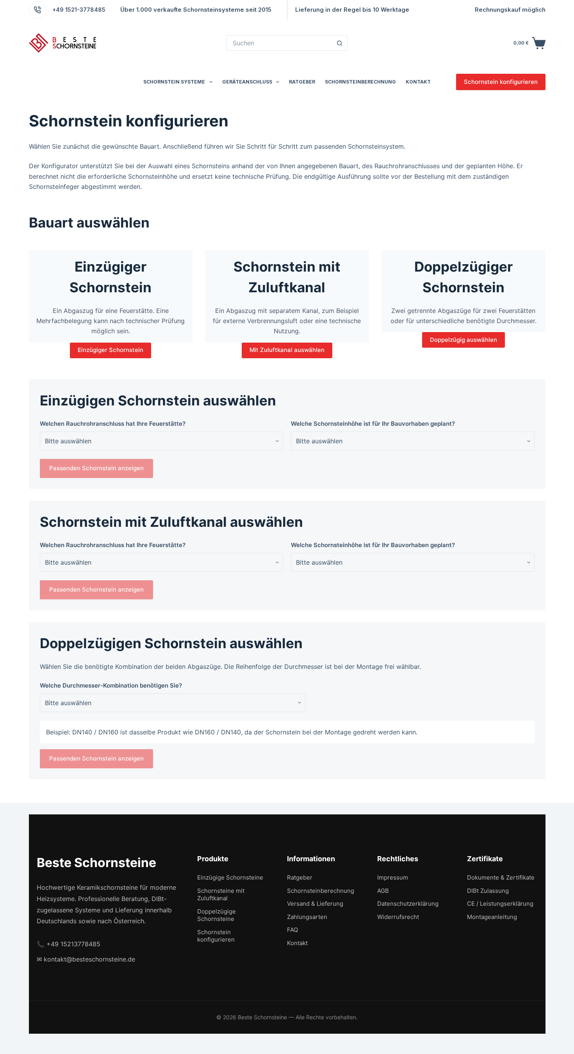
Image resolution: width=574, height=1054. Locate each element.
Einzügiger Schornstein (110, 350)
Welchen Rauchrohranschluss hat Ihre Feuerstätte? (112, 423)
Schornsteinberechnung (360, 82)
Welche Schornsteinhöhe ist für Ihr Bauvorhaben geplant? (373, 423)
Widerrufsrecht (398, 917)
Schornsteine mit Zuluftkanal (220, 894)
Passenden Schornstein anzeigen (96, 468)
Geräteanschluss (247, 82)
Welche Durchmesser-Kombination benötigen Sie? (111, 685)
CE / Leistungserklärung (500, 903)
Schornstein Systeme (174, 82)
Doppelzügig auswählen (463, 339)
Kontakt (418, 82)
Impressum (392, 877)
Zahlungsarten (307, 917)
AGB (383, 890)
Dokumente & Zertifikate (501, 877)
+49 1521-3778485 (78, 9)
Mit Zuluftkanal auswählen (287, 350)
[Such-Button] (340, 43)
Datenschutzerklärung (408, 903)
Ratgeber (302, 82)
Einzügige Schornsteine (230, 877)
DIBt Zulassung (488, 890)
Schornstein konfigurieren (501, 81)
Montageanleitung (492, 917)
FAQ (292, 929)
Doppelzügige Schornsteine (216, 915)
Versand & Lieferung (315, 903)
